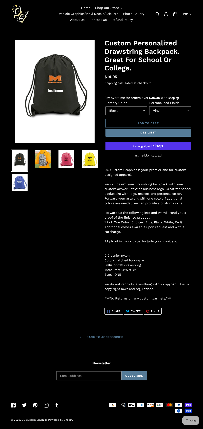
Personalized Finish (164, 103)
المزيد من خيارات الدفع (148, 155)
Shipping (110, 83)
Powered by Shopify (60, 419)
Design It (148, 132)
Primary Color (116, 103)
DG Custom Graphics (34, 419)
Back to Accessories (104, 337)
